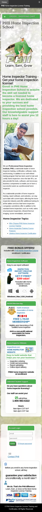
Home (4, 2)
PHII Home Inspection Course (26, 251)
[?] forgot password (25, 443)
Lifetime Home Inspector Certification (22, 233)
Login (12, 443)
